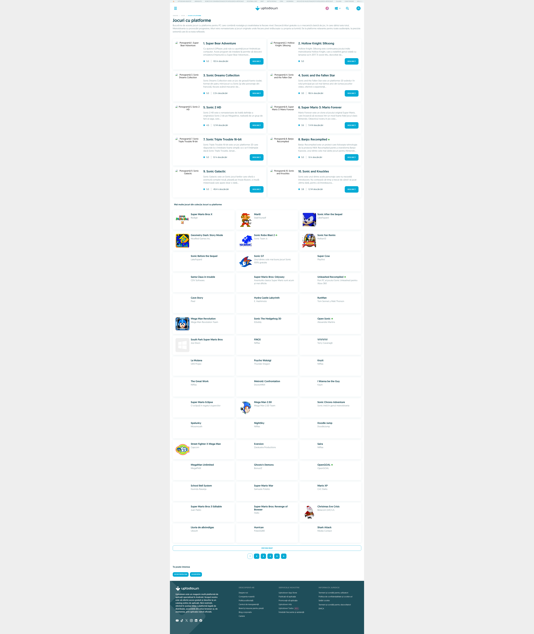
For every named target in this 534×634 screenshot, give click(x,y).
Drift (262, 1)
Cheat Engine (349, 1)
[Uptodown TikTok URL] (182, 621)
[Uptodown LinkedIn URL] (196, 621)
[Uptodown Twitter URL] (186, 621)
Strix (281, 1)
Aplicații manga (362, 1)
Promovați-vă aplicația (288, 600)
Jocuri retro (195, 574)
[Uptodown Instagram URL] (191, 621)
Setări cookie (324, 600)
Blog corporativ (245, 612)
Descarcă (257, 61)
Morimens (289, 1)
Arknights (198, 1)
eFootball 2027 (252, 1)
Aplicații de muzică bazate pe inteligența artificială (315, 1)
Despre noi (243, 592)
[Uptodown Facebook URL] (200, 621)
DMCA (321, 608)
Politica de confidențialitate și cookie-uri (335, 596)
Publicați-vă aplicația (287, 596)
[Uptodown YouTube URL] (177, 621)
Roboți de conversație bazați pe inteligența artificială (224, 1)
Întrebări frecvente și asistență (291, 612)
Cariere (242, 616)
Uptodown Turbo (288, 608)
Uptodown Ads (285, 604)
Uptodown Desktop (184, 1)
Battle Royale (271, 1)
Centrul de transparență (249, 604)
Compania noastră (246, 596)
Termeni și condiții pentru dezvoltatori (335, 604)
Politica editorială (246, 600)
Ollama (338, 1)
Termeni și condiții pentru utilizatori (333, 592)
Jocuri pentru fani (180, 574)
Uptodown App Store (288, 592)
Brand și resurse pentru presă (251, 608)
